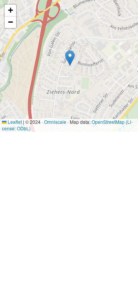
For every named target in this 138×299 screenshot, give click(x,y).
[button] (70, 58)
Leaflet (14, 121)
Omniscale (55, 121)
